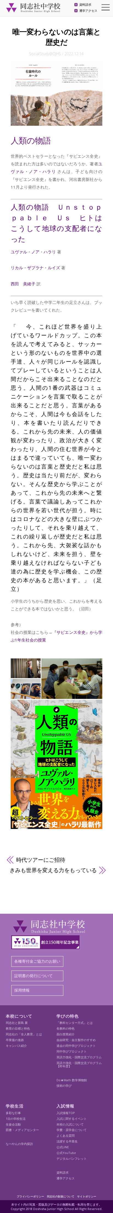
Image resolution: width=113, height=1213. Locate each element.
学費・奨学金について (71, 1130)
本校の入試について (70, 1124)
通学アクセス (88, 11)
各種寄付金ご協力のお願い (37, 961)
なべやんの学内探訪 (19, 1144)
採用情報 (22, 990)
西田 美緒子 (23, 283)
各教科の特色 (65, 1028)
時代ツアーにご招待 (40, 859)
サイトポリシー (86, 1196)
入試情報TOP (65, 1113)
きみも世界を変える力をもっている (53, 870)
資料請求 (85, 5)
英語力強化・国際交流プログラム (79, 1057)
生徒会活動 (13, 1124)
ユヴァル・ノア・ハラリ (33, 251)
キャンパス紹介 (16, 1046)
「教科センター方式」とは (74, 1023)
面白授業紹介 (65, 1034)
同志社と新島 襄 (17, 1023)
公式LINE (62, 1147)
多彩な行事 (13, 1113)
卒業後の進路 (15, 1040)
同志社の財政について (60, 1196)
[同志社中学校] (33, 10)
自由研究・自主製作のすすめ (76, 1040)
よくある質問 (65, 1135)
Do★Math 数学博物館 (71, 1080)
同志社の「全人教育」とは (24, 1034)
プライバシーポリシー (30, 1196)
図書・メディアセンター (22, 1130)
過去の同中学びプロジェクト (76, 1046)
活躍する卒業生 (67, 1141)
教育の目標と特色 (18, 1028)
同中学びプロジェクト (71, 1051)
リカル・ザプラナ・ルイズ (35, 267)
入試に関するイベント (71, 1119)
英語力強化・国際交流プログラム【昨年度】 (79, 1064)
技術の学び (64, 1085)
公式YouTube (66, 1153)
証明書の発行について (33, 975)
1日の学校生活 (16, 1119)
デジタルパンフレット (71, 1158)
